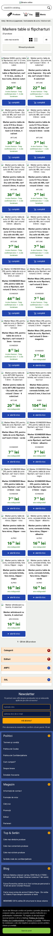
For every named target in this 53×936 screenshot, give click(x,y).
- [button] (49, 667)
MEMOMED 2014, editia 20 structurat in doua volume (25, 901)
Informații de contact (12, 791)
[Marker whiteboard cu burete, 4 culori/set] (13, 607)
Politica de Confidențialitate (14, 920)
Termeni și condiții (11, 742)
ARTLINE (39, 83)
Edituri (6, 817)
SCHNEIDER (13, 294)
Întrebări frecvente (11, 775)
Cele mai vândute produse (14, 839)
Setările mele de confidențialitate (17, 859)
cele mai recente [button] (12, 40)
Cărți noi (7, 804)
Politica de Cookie (36, 917)
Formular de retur (10, 797)
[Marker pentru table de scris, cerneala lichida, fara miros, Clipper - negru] (13, 565)
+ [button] (49, 650)
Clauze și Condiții (34, 920)
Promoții (7, 810)
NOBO (13, 83)
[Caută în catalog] (49, 7)
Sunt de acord (26, 930)
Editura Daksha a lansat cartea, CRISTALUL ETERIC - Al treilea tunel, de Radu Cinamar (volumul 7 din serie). (26, 876)
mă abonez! (26, 720)
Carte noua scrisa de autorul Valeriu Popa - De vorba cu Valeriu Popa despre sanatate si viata (25, 893)
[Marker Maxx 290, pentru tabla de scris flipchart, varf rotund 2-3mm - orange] (39, 273)
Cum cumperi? (9, 762)
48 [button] (46, 40)
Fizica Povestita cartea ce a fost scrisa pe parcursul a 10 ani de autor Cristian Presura (26, 885)
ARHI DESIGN (14, 619)
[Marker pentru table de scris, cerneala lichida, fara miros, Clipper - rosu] (13, 520)
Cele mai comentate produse (15, 846)
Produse (16, 14)
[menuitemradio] (36, 40)
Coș (29, 14)
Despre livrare (9, 768)
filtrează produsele (26, 47)
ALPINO (13, 538)
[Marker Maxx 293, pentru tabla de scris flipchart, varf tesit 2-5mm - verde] (13, 427)
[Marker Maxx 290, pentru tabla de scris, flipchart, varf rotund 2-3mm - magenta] (39, 325)
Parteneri (7, 823)
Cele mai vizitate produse (14, 852)
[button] (41, 14)
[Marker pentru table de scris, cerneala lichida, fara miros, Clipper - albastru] (39, 520)
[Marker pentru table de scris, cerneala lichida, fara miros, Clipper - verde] (39, 565)
